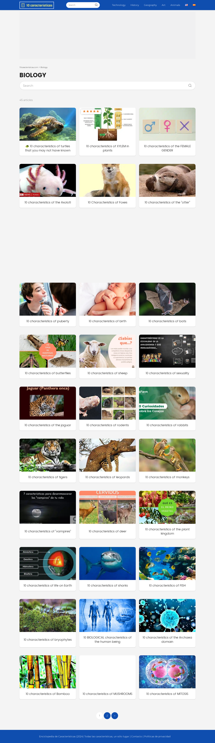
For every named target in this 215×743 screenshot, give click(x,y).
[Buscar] (96, 5)
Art (163, 5)
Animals (175, 5)
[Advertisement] (107, 35)
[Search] (188, 84)
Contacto (136, 736)
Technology (118, 5)
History (135, 5)
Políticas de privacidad (157, 736)
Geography (150, 5)
